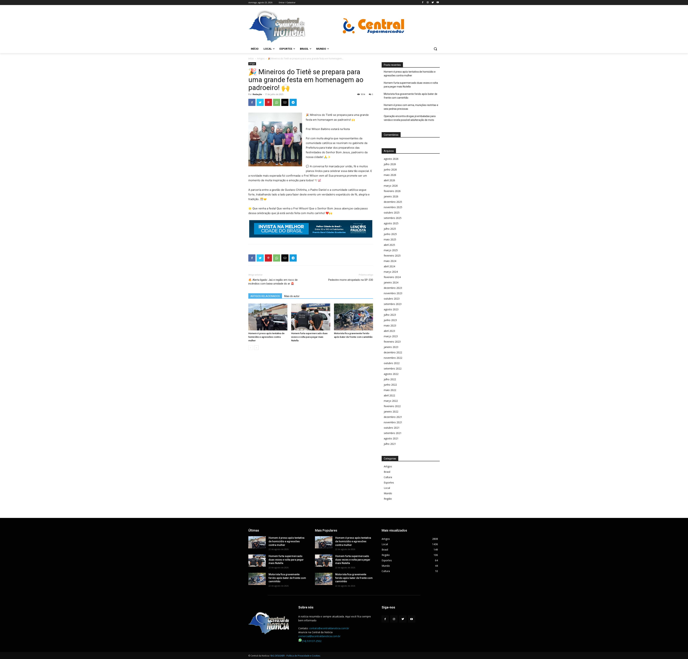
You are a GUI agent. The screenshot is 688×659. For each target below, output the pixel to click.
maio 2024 (390, 261)
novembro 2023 (393, 293)
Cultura (388, 477)
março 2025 (391, 250)
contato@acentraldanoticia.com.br (329, 628)
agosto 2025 (391, 223)
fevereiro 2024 (392, 277)
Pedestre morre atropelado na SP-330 (350, 279)
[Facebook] (423, 3)
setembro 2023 (393, 304)
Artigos (260, 58)
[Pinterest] (268, 102)
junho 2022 (390, 384)
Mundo (388, 493)
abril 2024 (389, 266)
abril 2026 (389, 180)
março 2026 (391, 185)
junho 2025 (390, 234)
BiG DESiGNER (278, 655)
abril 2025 (389, 244)
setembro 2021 (393, 433)
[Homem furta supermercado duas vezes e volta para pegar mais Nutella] (310, 317)
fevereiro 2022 (392, 406)
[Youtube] (438, 3)
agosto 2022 (391, 374)
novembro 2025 (393, 207)
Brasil (387, 471)
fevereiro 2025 (392, 255)
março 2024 (391, 271)
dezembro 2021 (393, 417)
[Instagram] (428, 3)
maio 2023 (390, 325)
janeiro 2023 (391, 347)
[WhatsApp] (276, 102)
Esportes (389, 482)
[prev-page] (250, 347)
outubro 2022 (392, 363)
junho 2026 (390, 169)
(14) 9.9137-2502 (311, 641)
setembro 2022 (393, 368)
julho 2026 (390, 164)
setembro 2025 (393, 218)
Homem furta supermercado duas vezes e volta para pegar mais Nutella (309, 337)
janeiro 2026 (391, 196)
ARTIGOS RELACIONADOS (265, 296)
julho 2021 (390, 443)
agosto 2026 (391, 158)
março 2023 (391, 336)
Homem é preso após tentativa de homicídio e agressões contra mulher (266, 337)
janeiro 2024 (391, 282)
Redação (257, 94)
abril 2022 (389, 395)
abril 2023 (389, 331)
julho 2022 (390, 379)
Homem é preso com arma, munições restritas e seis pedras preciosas (411, 107)
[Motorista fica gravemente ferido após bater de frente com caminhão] (353, 317)
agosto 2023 (391, 309)
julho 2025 (390, 228)
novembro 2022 (393, 357)
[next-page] (256, 347)
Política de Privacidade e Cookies (303, 655)
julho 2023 (390, 314)
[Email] (284, 102)
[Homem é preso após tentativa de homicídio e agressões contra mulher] (267, 317)
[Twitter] (433, 3)
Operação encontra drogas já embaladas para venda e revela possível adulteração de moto (410, 118)
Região (388, 498)
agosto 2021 (391, 438)
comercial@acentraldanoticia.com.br (319, 636)
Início (251, 58)
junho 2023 (390, 320)
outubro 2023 (392, 298)
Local (387, 488)
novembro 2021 (393, 422)
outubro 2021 (392, 427)
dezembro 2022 (393, 352)
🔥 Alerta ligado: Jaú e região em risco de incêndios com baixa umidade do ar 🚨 (273, 281)
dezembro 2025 (393, 201)
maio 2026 (390, 175)
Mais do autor (292, 296)
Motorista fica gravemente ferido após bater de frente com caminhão (410, 96)
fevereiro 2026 (392, 191)
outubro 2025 (392, 212)
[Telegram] (293, 102)
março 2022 (391, 400)
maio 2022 (390, 390)
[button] (435, 48)
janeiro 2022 (391, 411)
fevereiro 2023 (392, 341)
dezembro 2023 (393, 288)
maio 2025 (390, 239)
